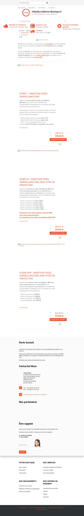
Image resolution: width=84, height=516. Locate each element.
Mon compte (21, 7)
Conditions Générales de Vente (38, 507)
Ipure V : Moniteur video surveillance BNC (33, 95)
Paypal (45, 494)
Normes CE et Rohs (24, 491)
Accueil (21, 30)
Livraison (39, 30)
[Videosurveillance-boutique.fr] (42, 9)
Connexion (51, 7)
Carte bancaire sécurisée (50, 488)
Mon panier (31, 7)
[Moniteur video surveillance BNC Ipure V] (30, 78)
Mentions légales (41, 509)
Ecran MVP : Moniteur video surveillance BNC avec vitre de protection (37, 275)
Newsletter (22, 470)
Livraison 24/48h (48, 470)
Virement (46, 497)
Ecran (28, 30)
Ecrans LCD (24, 33)
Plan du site (23, 507)
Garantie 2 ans (41, 25)
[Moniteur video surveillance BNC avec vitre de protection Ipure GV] (30, 164)
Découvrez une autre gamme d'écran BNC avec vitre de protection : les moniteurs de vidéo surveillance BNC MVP (37, 215)
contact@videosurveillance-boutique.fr (35, 394)
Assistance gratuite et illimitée (52, 467)
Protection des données (56, 507)
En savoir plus (24, 127)
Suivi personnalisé (48, 473)
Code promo (22, 473)
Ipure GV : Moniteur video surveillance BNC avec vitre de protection (37, 182)
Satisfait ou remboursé (17, 25)
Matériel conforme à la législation (29, 488)
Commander (41, 7)
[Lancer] (47, 3)
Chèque (45, 491)
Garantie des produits (25, 486)
